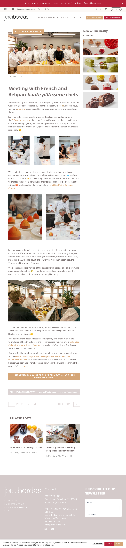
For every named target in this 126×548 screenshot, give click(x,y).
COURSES (48, 17)
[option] (98, 9)
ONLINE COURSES (113, 17)
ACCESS (116, 9)
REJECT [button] (118, 544)
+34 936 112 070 (43, 9)
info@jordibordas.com (26, 9)
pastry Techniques (68, 392)
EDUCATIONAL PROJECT (15, 507)
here (26, 366)
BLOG (82, 17)
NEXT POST (65, 404)
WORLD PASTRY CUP (25, 392)
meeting (21, 109)
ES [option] (98, 9)
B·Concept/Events (28, 31)
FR (102, 9)
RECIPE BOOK (10, 501)
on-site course (94, 17)
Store (40, 17)
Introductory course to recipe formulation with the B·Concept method (44, 376)
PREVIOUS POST (26, 404)
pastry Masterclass (47, 392)
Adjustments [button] (98, 544)
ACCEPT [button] (109, 544)
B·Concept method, (21, 120)
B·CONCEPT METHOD (61, 17)
